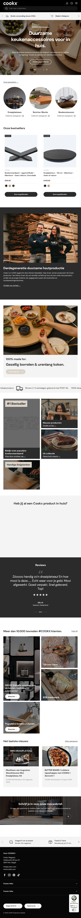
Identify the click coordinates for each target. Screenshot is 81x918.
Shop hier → (12, 696)
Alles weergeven (71, 741)
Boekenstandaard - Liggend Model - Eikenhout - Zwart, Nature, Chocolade (20, 174)
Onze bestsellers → (10, 82)
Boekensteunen (66, 112)
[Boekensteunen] (66, 98)
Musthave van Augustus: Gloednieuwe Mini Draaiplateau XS (18, 773)
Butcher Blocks (40, 112)
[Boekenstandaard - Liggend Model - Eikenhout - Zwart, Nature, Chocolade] (21, 151)
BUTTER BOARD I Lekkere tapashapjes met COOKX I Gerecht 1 (57, 773)
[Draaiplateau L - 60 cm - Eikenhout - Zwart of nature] (60, 151)
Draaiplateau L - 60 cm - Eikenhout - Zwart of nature (59, 174)
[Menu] (77, 895)
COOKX (10, 913)
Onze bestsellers (40, 62)
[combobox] (40, 8)
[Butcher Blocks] (40, 98)
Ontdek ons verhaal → (11, 285)
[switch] (74, 910)
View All (74, 631)
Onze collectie (14, 372)
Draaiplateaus (15, 112)
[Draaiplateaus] (14, 98)
